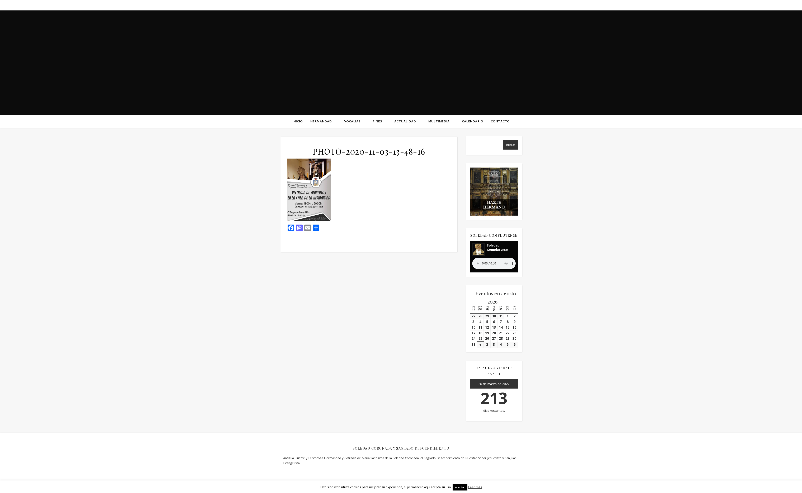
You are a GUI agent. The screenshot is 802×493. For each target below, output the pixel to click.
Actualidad (405, 121)
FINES (377, 121)
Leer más (475, 487)
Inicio (297, 121)
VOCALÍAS (352, 121)
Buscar (510, 144)
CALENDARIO (472, 121)
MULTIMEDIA (439, 121)
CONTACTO (500, 121)
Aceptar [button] (460, 487)
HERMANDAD (321, 121)
